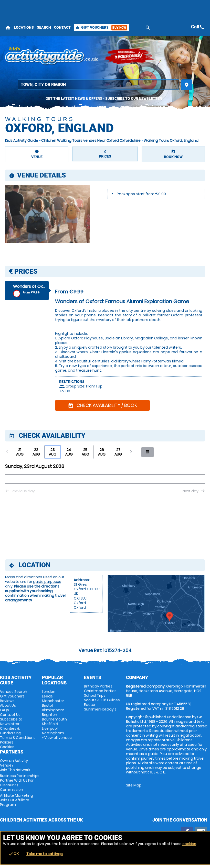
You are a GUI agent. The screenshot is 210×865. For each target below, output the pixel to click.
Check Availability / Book (102, 405)
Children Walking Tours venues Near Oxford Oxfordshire (91, 140)
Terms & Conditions (18, 737)
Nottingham (53, 733)
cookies (189, 843)
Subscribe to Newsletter (11, 721)
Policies (6, 742)
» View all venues (57, 737)
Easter (90, 704)
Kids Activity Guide (21, 140)
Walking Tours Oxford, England (171, 140)
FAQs (4, 710)
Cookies (7, 746)
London (48, 691)
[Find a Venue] (98, 84)
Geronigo (129, 56)
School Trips (95, 695)
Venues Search (13, 691)
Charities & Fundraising (10, 731)
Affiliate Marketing (16, 800)
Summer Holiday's (100, 709)
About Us (8, 705)
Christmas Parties (100, 690)
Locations (24, 27)
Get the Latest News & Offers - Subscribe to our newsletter (104, 98)
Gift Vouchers (101, 27)
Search (44, 27)
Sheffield (50, 723)
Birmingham (53, 710)
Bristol (47, 705)
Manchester (53, 700)
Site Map (133, 785)
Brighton (49, 714)
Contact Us (10, 714)
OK (13, 854)
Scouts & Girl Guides (102, 700)
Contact (62, 27)
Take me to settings (44, 853)
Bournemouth (54, 719)
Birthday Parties (98, 686)
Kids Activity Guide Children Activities (52, 56)
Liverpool (50, 728)
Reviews (7, 700)
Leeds (47, 696)
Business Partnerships (19, 782)
